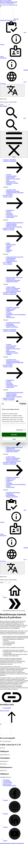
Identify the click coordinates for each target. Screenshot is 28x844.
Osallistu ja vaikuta (11, 309)
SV (26, 82)
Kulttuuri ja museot (11, 244)
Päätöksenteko (9, 310)
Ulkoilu (8, 248)
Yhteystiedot (6, 780)
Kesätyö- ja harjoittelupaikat (13, 288)
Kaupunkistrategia (10, 325)
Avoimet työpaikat (10, 287)
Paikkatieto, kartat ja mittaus (13, 178)
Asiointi (8, 311)
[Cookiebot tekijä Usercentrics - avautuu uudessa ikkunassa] (19, 404)
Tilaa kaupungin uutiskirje (9, 785)
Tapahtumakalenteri (11, 258)
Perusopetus (9, 213)
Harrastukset (9, 250)
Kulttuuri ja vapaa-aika (8, 228)
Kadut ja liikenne (10, 177)
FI (24, 82)
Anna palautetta (7, 781)
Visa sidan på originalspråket (7, 3)
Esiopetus (8, 211)
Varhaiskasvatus (10, 210)
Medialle (8, 316)
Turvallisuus (9, 313)
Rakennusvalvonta (10, 181)
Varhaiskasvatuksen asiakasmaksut (14, 222)
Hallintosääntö (9, 324)
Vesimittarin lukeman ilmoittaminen (15, 192)
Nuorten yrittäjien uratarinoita (13, 291)
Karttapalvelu (9, 194)
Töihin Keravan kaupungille (13, 280)
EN (1, 83)
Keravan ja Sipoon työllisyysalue (14, 277)
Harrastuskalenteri (10, 259)
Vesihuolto (8, 184)
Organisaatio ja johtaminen (12, 307)
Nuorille (8, 251)
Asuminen (8, 174)
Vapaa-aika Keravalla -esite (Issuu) (14, 257)
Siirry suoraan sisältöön (5, 0)
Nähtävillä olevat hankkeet (12, 191)
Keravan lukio (9, 214)
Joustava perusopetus (11, 225)
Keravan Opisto (10, 217)
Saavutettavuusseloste (5, 843)
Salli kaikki (14, 434)
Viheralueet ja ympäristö (12, 183)
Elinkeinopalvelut (10, 278)
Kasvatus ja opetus (7, 195)
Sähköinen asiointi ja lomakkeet (14, 226)
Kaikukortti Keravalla (11, 261)
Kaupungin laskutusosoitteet (13, 322)
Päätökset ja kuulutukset (12, 327)
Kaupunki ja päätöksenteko (9, 292)
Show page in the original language (8, 5)
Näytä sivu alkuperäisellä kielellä (8, 2)
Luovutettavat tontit (11, 189)
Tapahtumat (9, 246)
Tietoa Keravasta (10, 317)
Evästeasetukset (7, 708)
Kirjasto (8, 243)
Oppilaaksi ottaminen (11, 224)
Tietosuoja (13, 843)
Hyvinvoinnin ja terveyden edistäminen (16, 314)
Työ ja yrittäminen (7, 262)
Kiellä (14, 439)
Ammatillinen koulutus (11, 216)
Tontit (7, 180)
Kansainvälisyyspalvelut (12, 281)
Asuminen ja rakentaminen (9, 159)
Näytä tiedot (19, 430)
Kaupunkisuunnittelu (11, 176)
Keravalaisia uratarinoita (12, 289)
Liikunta (8, 247)
